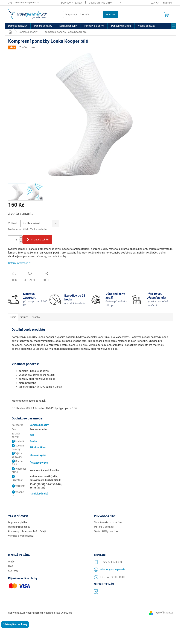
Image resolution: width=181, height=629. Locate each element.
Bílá (32, 435)
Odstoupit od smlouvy (15, 624)
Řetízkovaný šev (39, 462)
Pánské (34, 493)
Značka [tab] (36, 317)
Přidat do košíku (40, 239)
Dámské (43, 493)
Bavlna (33, 441)
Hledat (110, 14)
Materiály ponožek (104, 526)
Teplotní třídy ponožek (106, 531)
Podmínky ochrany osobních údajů (27, 531)
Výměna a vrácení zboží (21, 535)
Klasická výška (38, 455)
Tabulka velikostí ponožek (108, 522)
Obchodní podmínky (101, 2)
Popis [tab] (13, 317)
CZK (153, 2)
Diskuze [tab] (24, 317)
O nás (11, 561)
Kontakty (13, 570)
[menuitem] (17, 26)
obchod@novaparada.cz (114, 569)
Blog (10, 566)
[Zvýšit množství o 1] (20, 237)
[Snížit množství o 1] (20, 242)
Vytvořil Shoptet (164, 612)
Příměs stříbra (38, 447)
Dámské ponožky (39, 425)
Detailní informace (18, 263)
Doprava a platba (71, 2)
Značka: (27, 47)
